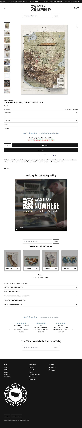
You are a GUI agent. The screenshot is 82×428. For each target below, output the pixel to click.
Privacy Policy (32, 379)
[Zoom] (77, 25)
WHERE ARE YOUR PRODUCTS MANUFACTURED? (17, 296)
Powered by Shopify (25, 420)
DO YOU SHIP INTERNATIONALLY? (13, 292)
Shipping (31, 372)
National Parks (7, 377)
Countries (28, 268)
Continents (48, 268)
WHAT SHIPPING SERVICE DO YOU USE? (15, 300)
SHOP (5, 364)
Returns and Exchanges (34, 374)
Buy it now (41, 150)
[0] (77, 8)
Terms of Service (33, 377)
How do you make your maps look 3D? (15, 283)
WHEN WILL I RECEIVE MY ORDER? (13, 287)
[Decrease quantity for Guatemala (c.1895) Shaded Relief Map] (5, 145)
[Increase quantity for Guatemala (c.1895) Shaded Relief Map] (9, 145)
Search (56, 16)
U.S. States (9, 268)
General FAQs (32, 370)
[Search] (74, 8)
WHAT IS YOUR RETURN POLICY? (13, 304)
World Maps (67, 268)
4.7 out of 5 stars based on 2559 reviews (49, 133)
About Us (31, 367)
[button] (10, 329)
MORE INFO (32, 364)
